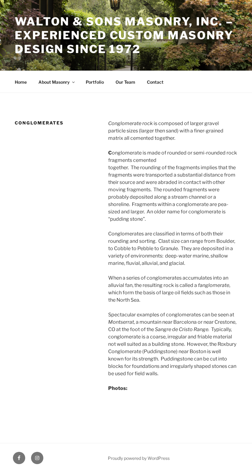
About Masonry (54, 82)
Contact (155, 82)
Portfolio (95, 82)
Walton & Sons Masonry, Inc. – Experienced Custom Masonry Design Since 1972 (124, 35)
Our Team (125, 82)
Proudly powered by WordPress (139, 458)
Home (21, 82)
